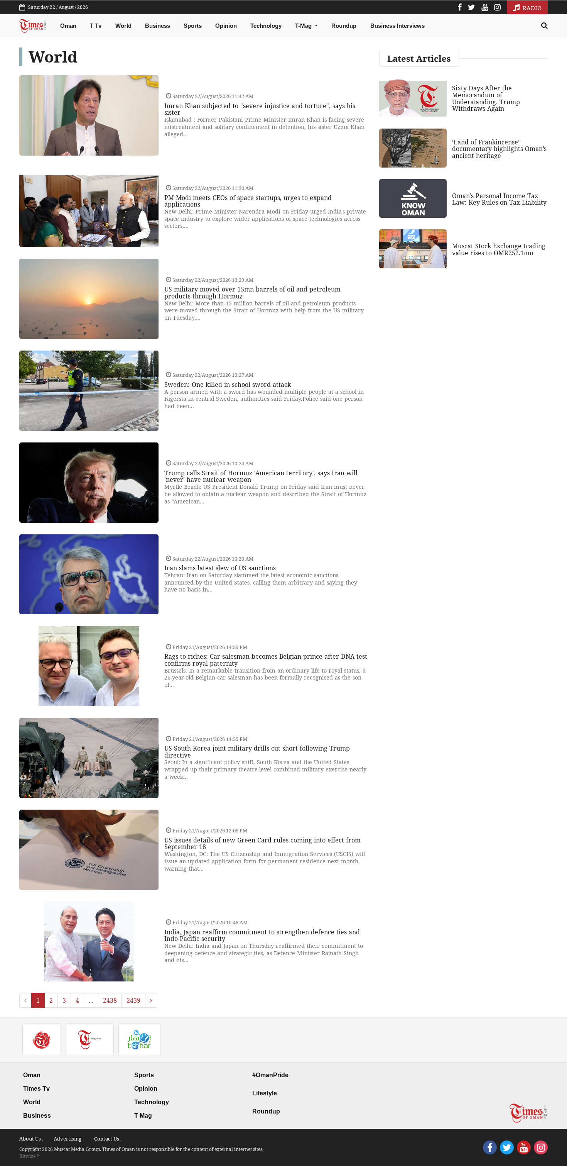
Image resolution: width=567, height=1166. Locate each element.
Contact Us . (108, 1138)
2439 (133, 1000)
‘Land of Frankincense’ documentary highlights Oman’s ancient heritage (499, 149)
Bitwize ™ (29, 1156)
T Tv (95, 25)
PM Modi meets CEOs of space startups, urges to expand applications (248, 201)
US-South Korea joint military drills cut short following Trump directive (257, 751)
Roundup (343, 25)
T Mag (143, 1115)
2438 (110, 1000)
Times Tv (36, 1088)
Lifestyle (264, 1093)
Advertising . (69, 1138)
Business (157, 25)
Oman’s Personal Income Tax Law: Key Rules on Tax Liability (499, 199)
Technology (266, 25)
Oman (68, 25)
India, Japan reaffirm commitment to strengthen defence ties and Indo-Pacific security (262, 935)
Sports (193, 25)
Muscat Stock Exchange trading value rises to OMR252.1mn (498, 249)
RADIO (531, 8)
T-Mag (304, 25)
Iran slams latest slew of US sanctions (220, 568)
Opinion (226, 25)
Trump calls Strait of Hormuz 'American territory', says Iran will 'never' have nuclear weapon (261, 476)
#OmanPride (270, 1075)
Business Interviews (397, 25)
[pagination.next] (151, 1000)
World (123, 25)
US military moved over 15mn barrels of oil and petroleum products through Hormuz (252, 292)
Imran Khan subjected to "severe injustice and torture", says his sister (259, 109)
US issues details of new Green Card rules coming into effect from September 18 (262, 843)
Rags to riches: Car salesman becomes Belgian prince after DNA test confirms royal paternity (265, 660)
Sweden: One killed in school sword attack (227, 384)
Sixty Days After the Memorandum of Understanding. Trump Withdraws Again (486, 98)
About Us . (31, 1138)
